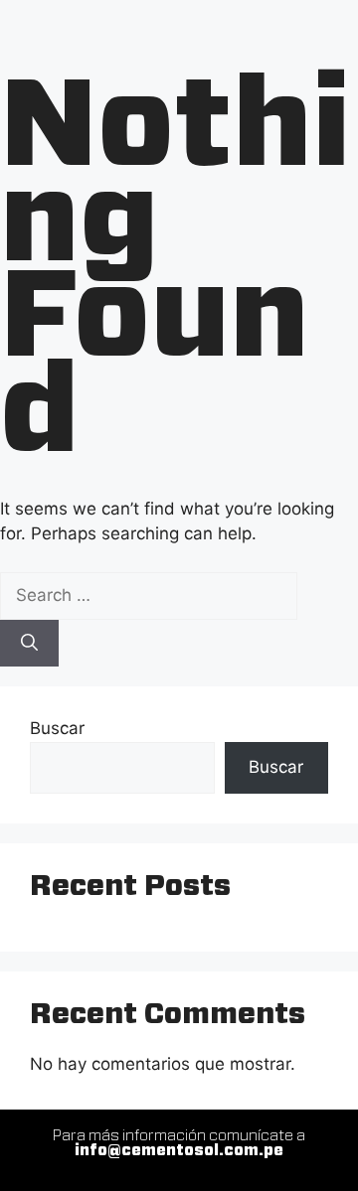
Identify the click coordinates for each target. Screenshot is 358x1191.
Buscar (57, 728)
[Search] (29, 644)
